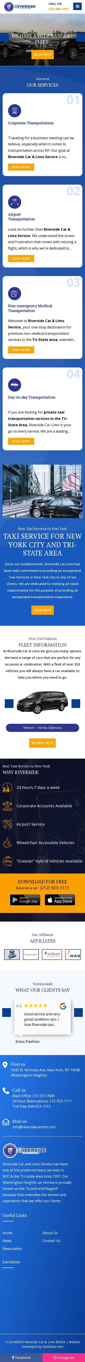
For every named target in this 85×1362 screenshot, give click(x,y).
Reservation (12, 1248)
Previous (4, 37)
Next (80, 37)
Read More (21, 167)
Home (7, 1232)
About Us (50, 1232)
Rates (7, 1240)
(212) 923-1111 (54, 888)
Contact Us (51, 1240)
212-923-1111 (59, 9)
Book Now (42, 54)
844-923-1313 (39, 1106)
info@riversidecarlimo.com (34, 1127)
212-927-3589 (43, 1095)
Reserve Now (42, 743)
